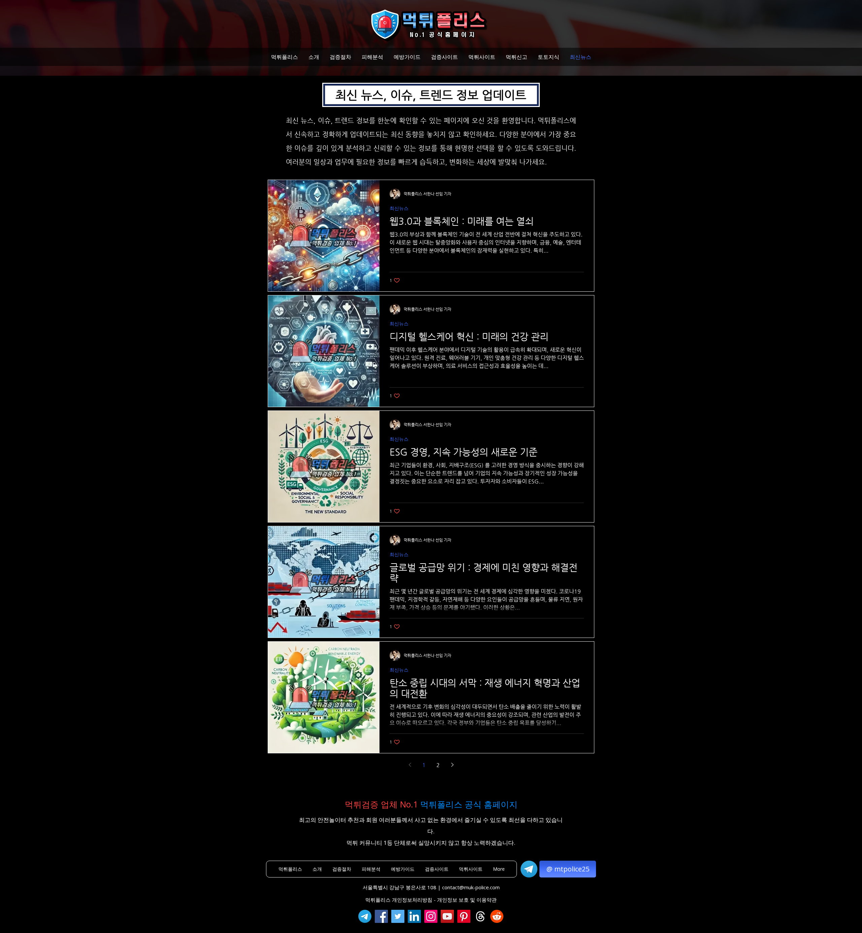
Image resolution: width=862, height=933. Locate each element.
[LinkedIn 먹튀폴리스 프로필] (414, 916)
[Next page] (452, 765)
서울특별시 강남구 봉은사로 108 (399, 887)
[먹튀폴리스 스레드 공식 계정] (480, 916)
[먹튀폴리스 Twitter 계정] (397, 916)
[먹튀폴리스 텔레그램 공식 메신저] (364, 916)
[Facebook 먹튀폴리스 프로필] (381, 916)
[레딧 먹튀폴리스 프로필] (496, 916)
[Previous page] (410, 765)
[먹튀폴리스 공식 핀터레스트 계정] (463, 916)
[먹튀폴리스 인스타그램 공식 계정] (430, 916)
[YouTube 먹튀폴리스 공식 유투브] (447, 916)
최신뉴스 (399, 208)
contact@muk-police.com (471, 887)
